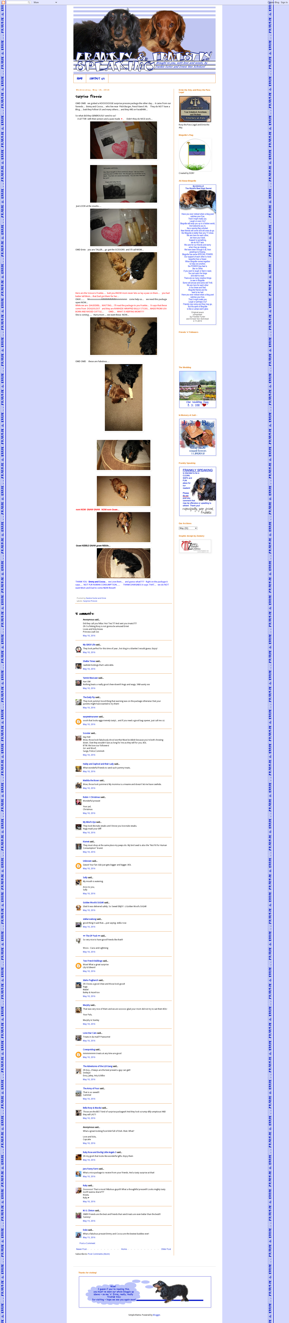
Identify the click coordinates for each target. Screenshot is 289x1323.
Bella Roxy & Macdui (92, 1108)
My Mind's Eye (89, 822)
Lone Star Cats (90, 1033)
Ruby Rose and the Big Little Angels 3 (99, 1152)
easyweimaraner (90, 717)
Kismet (86, 841)
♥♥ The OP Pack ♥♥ (91, 936)
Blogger (156, 1315)
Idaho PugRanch (90, 980)
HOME (80, 78)
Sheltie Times (89, 661)
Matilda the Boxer (91, 780)
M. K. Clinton (88, 1210)
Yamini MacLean (90, 678)
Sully (85, 877)
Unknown (87, 861)
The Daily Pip (89, 697)
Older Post (166, 1249)
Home (124, 1249)
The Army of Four (91, 1088)
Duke (85, 1230)
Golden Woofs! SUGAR (93, 902)
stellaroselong (89, 919)
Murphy (86, 1005)
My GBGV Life (89, 645)
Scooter (86, 733)
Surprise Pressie (90, 601)
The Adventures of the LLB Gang (97, 1066)
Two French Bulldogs (92, 961)
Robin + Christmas (91, 797)
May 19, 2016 (89, 1221)
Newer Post (81, 1249)
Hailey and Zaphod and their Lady (98, 764)
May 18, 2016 (89, 636)
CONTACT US (97, 78)
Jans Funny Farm (90, 1169)
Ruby (85, 1185)
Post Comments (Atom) (99, 1254)
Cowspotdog (89, 1049)
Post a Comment (87, 1243)
